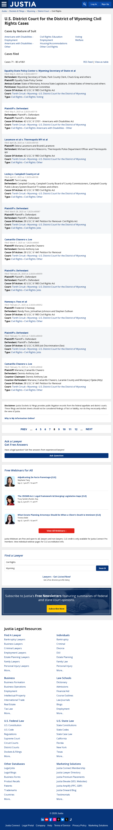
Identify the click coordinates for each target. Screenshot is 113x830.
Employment (46, 40)
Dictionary (62, 682)
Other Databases (14, 763)
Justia (60, 813)
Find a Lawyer (14, 555)
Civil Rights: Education (51, 36)
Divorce (60, 648)
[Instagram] (54, 819)
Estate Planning (65, 657)
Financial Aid (63, 691)
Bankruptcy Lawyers (14, 639)
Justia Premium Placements (71, 776)
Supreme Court (12, 738)
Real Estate (10, 704)
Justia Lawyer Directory (68, 772)
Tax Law (8, 708)
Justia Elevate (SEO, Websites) (72, 781)
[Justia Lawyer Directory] (70, 819)
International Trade (14, 699)
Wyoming (32, 93)
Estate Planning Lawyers (16, 657)
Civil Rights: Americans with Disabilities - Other (48, 127)
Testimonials (63, 794)
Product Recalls (12, 781)
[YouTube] (46, 819)
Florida (60, 742)
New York (62, 747)
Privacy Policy (79, 825)
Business (9, 678)
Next (89, 429)
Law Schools (64, 678)
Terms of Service (62, 825)
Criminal (61, 643)
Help (49, 825)
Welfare (79, 40)
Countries (9, 794)
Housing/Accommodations (53, 43)
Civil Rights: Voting (33, 96)
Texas (60, 751)
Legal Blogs (10, 772)
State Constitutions (66, 725)
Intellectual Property (14, 695)
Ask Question (56, 455)
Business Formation (14, 682)
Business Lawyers (13, 643)
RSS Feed (88, 61)
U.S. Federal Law (14, 720)
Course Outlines (65, 695)
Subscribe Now (56, 608)
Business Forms (12, 776)
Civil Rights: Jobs (32, 227)
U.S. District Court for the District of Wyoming (62, 93)
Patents (8, 785)
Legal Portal (28, 825)
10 (64, 429)
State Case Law (64, 734)
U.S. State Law (65, 720)
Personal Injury (64, 665)
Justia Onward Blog (66, 790)
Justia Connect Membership (71, 768)
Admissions (62, 686)
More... (7, 670)
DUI (58, 652)
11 (70, 429)
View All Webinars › (56, 530)
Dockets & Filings (13, 751)
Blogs (59, 704)
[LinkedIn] (42, 819)
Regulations (10, 734)
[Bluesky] (62, 819)
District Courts (11, 747)
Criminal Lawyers (13, 648)
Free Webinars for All (19, 470)
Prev (24, 429)
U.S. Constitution (12, 725)
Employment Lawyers (15, 652)
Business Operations (15, 686)
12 (76, 429)
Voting (78, 36)
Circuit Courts (11, 742)
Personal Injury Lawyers (16, 665)
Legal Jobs (9, 768)
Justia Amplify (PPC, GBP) (69, 785)
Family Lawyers (12, 661)
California (62, 738)
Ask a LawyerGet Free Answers (16, 443)
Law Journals (63, 699)
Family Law (62, 661)
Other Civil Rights (49, 46)
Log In (94, 4)
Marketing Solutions (69, 763)
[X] (66, 819)
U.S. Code (9, 729)
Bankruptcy (62, 639)
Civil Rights (16, 96)
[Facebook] (50, 819)
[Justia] (23, 4)
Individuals (63, 635)
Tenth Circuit (18, 93)
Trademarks (10, 790)
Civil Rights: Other (33, 162)
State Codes (63, 729)
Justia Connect (12, 825)
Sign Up (105, 4)
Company (40, 825)
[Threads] (58, 819)
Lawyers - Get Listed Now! (57, 576)
